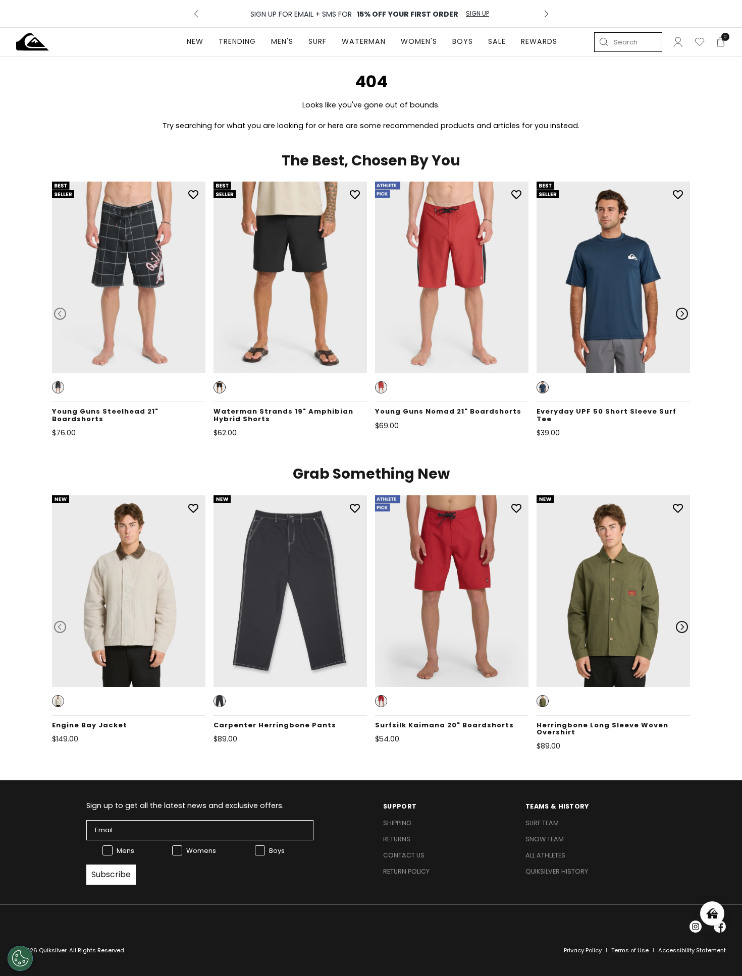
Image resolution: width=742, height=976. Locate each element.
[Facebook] (720, 927)
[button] (58, 387)
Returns (396, 839)
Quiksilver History (556, 871)
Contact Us (404, 855)
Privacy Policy (583, 950)
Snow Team (544, 839)
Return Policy (406, 871)
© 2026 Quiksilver (41, 950)
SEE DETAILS (481, 14)
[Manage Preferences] (20, 958)
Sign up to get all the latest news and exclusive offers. (185, 805)
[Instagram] (696, 927)
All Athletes (545, 855)
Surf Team (542, 823)
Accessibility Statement (692, 950)
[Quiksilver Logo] (32, 42)
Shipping (397, 823)
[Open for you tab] (712, 913)
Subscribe (111, 874)
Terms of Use (630, 950)
